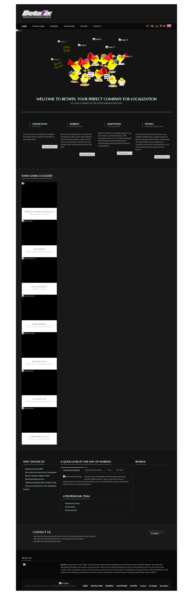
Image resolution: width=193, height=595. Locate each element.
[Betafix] (37, 14)
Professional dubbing (71, 470)
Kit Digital (153, 586)
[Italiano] (152, 26)
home (24, 26)
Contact (97, 26)
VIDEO (34, 289)
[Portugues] (148, 26)
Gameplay (45, 214)
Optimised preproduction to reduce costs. (41, 483)
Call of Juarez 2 (39, 286)
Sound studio (70, 507)
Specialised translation (93, 470)
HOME (85, 586)
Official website (35, 214)
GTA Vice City (39, 399)
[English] (169, 26)
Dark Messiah (39, 324)
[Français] (161, 25)
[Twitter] (169, 14)
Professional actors (72, 504)
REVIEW (31, 439)
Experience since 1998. (34, 469)
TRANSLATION (38, 26)
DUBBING (54, 26)
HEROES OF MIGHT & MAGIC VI (39, 211)
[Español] (164, 26)
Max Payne (39, 249)
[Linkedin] (159, 14)
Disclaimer (164, 586)
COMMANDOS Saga (39, 436)
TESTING (83, 26)
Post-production (71, 510)
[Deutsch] (157, 26)
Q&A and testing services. (35, 479)
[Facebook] (164, 14)
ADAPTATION (69, 26)
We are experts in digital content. (37, 476)
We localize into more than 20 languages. (41, 472)
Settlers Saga (39, 361)
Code (109, 470)
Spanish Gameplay (45, 252)
